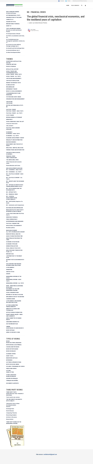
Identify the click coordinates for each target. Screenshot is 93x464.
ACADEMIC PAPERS (11, 353)
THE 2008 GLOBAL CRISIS (12, 159)
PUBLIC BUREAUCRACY (11, 219)
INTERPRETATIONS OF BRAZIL (13, 211)
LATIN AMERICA (10, 267)
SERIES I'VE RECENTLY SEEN (13, 332)
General (8, 406)
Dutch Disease (10, 410)
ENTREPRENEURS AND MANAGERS (14, 221)
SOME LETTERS (10, 372)
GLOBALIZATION (10, 84)
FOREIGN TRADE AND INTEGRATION (15, 149)
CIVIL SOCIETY (9, 125)
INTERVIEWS (9, 360)
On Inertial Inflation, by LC (13, 50)
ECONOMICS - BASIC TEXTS (13, 133)
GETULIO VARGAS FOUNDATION (14, 312)
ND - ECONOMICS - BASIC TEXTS (14, 169)
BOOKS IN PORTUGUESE (12, 349)
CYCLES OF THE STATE (11, 123)
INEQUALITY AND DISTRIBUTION (14, 140)
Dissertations (9, 419)
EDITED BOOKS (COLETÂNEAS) (13, 344)
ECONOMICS (9, 132)
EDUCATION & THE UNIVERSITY (14, 225)
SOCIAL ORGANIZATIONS (12, 292)
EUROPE (8, 273)
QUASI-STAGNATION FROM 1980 (14, 236)
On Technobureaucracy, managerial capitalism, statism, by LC (15, 41)
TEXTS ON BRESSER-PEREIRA (13, 28)
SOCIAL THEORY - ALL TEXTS (13, 76)
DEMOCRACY (9, 119)
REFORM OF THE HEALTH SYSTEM (14, 294)
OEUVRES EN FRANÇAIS (12, 378)
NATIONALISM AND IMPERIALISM (14, 207)
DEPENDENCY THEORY (11, 89)
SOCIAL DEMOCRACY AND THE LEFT (15, 121)
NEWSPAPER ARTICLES (12, 358)
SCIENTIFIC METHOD (11, 64)
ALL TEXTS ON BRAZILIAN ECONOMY (15, 232)
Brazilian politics (10, 227)
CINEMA (8, 326)
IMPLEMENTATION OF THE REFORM (15, 296)
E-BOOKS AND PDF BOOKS (12, 346)
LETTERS (8, 370)
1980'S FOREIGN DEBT (11, 157)
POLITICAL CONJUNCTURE (12, 223)
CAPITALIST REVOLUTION (12, 80)
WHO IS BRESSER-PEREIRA (12, 11)
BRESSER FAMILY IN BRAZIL (13, 23)
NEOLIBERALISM (10, 87)
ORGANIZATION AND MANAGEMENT (15, 99)
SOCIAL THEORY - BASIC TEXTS (14, 74)
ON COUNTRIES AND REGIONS (13, 263)
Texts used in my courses (13, 397)
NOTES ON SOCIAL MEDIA (12, 364)
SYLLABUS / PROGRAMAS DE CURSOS (15, 366)
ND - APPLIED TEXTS (11, 192)
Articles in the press (11, 417)
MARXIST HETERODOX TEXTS (13, 82)
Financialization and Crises (13, 165)
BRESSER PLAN (10, 254)
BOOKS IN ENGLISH (11, 351)
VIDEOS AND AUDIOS (11, 368)
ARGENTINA (9, 269)
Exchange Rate (10, 408)
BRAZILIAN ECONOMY (11, 230)
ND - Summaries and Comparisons (15, 205)
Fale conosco (75, 5)
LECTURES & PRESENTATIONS (13, 362)
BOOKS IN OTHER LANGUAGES (13, 342)
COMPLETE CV (9, 19)
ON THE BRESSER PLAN (12, 323)
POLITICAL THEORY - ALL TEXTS (14, 113)
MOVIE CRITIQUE (10, 330)
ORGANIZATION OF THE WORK (14, 17)
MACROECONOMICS (11, 142)
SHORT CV (8, 25)
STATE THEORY (10, 115)
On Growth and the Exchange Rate (15, 48)
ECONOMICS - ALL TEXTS (12, 135)
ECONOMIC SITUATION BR (12, 241)
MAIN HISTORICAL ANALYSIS (13, 234)
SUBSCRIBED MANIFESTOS (12, 321)
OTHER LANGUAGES (11, 374)
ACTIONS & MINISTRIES (12, 305)
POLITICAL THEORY (11, 109)
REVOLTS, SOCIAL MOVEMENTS (14, 91)
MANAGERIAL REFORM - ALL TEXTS (15, 283)
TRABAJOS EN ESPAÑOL (12, 380)
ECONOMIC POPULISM (11, 244)
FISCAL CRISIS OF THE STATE (13, 248)
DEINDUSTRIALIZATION (12, 246)
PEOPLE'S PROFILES (11, 66)
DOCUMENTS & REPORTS (12, 383)
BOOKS (8, 341)
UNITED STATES (10, 271)
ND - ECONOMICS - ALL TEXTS (13, 171)
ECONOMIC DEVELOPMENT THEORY (15, 137)
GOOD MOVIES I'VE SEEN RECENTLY (15, 328)
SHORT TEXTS (9, 355)
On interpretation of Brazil (13, 33)
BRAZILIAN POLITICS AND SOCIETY (14, 210)
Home (67, 5)
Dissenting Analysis (11, 415)
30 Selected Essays (11, 13)
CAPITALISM (9, 101)
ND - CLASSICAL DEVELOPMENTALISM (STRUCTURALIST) (11, 198)
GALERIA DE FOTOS (11, 21)
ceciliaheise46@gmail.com (50, 454)
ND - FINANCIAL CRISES (12, 194)
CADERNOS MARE (10, 298)
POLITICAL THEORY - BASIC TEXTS (14, 111)
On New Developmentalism (13, 52)
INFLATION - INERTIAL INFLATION (14, 147)
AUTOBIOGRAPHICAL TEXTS (13, 15)
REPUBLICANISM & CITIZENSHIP (14, 117)
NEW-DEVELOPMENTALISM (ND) (14, 168)
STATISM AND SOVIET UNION (13, 96)
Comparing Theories (11, 413)
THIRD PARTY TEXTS (11, 392)
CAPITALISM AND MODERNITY (13, 78)
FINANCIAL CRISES (10, 156)
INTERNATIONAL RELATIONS (13, 265)
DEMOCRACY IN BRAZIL (12, 217)
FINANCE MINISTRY (11, 306)
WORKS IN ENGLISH (11, 376)
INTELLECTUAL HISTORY (12, 69)
